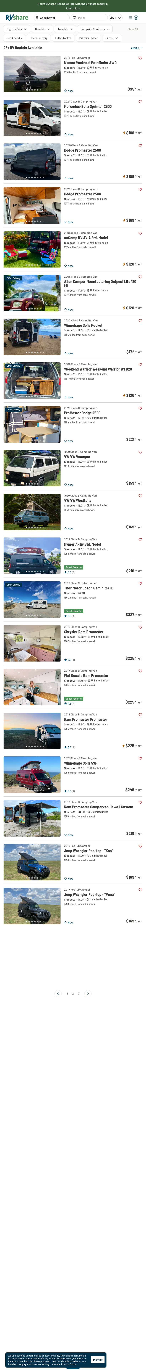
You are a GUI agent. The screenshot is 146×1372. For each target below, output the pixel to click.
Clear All (132, 29)
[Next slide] (56, 73)
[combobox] (53, 17)
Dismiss (98, 1359)
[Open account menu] (133, 17)
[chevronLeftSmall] (58, 993)
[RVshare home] (17, 17)
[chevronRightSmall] (88, 993)
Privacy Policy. (69, 1364)
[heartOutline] (140, 58)
